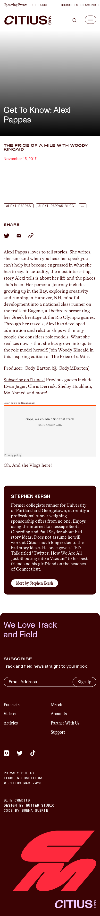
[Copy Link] (31, 236)
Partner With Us (65, 723)
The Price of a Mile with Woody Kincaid (46, 147)
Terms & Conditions (23, 778)
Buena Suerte (35, 810)
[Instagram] (6, 753)
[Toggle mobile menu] (90, 19)
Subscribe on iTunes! (24, 379)
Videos (10, 714)
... (82, 206)
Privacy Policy (19, 773)
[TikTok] (33, 753)
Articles (11, 723)
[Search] (74, 20)
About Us (59, 714)
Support (58, 732)
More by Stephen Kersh (34, 583)
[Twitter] (20, 753)
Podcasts (11, 704)
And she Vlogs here (31, 465)
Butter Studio (40, 805)
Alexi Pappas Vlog (56, 206)
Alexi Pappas (18, 206)
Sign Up (84, 682)
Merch (56, 704)
